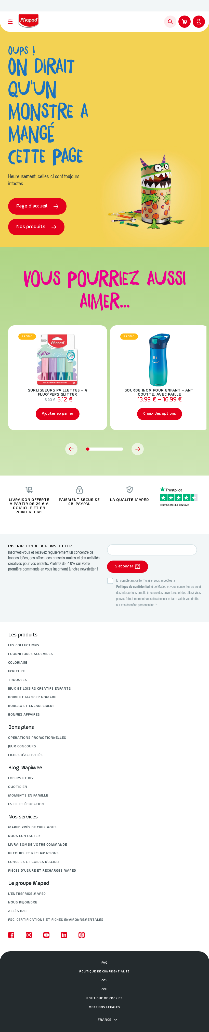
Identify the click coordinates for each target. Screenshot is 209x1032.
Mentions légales (104, 1007)
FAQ (104, 962)
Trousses (17, 680)
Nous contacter (24, 836)
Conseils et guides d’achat (34, 862)
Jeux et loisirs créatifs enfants (39, 689)
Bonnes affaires (24, 715)
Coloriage (17, 663)
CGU (104, 989)
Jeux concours (22, 746)
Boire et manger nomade (32, 697)
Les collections (23, 645)
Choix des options (159, 414)
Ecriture (16, 671)
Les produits (22, 635)
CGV (104, 980)
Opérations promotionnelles (37, 738)
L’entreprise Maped (27, 894)
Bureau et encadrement (31, 706)
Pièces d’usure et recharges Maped (42, 871)
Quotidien (17, 787)
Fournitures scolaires (30, 654)
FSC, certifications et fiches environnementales (55, 920)
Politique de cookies (104, 998)
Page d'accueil (32, 206)
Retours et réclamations (33, 853)
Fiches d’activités (25, 755)
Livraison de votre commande (37, 845)
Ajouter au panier (57, 414)
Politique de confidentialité (134, 587)
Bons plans (21, 727)
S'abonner (124, 566)
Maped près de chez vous (32, 827)
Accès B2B (17, 911)
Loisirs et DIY (21, 778)
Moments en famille (28, 796)
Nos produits (31, 226)
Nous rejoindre (22, 902)
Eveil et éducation (26, 804)
